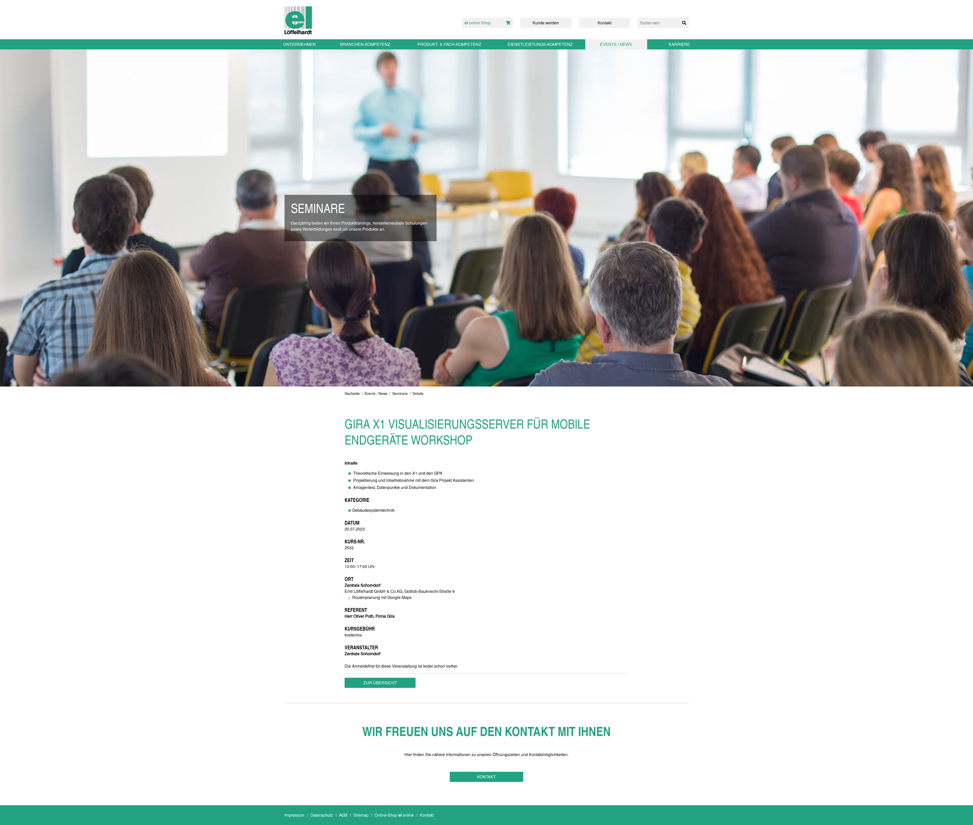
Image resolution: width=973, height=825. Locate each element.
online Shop (477, 23)
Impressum (294, 815)
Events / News (376, 393)
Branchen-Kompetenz (365, 44)
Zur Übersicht (380, 683)
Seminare (400, 393)
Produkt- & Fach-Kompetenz (449, 44)
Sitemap (360, 815)
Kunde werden (546, 23)
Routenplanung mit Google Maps (381, 597)
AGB (343, 815)
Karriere (679, 44)
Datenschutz (321, 815)
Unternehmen (299, 44)
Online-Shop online (394, 815)
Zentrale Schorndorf (362, 585)
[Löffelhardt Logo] (298, 20)
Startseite (352, 393)
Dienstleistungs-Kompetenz (540, 44)
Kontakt (486, 777)
